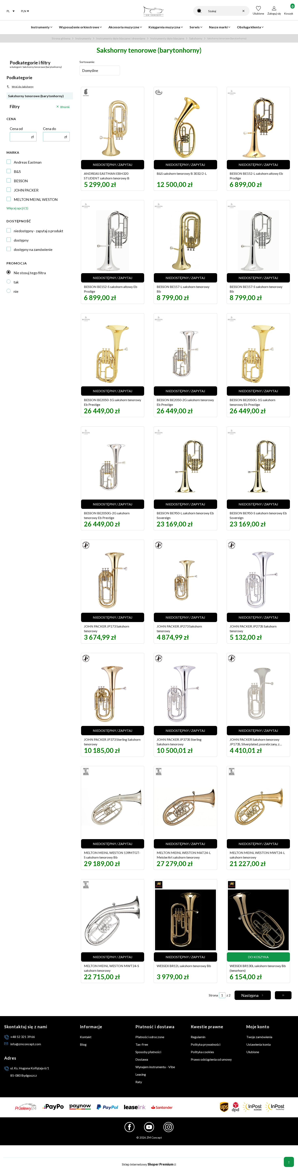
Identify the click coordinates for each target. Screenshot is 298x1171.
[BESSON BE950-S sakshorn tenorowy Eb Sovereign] (258, 467)
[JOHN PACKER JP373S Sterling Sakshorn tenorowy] (185, 693)
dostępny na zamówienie (33, 249)
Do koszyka (258, 957)
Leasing (140, 1074)
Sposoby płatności (148, 1052)
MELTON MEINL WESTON (36, 199)
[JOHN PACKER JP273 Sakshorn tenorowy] (185, 580)
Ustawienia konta (258, 1044)
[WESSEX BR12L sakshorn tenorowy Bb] (185, 920)
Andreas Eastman (28, 162)
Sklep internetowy (147, 1164)
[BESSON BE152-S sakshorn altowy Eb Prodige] (112, 240)
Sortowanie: (87, 62)
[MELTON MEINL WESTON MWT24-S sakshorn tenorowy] (112, 920)
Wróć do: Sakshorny (22, 86)
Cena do (49, 128)
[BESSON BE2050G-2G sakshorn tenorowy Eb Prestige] (112, 467)
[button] (199, 11)
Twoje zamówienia (259, 1037)
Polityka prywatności (205, 1044)
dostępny (21, 240)
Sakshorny (195, 38)
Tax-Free (141, 1044)
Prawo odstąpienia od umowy (211, 1059)
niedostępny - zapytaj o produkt (38, 231)
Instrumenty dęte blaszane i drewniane (120, 38)
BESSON (21, 181)
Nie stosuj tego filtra (30, 273)
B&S (17, 171)
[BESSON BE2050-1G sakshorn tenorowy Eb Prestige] (112, 354)
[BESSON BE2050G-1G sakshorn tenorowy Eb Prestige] (258, 354)
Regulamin (198, 1037)
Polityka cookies (202, 1052)
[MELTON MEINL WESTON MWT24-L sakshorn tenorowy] (258, 806)
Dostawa (141, 1059)
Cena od (16, 128)
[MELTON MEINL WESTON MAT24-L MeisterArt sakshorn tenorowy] (185, 806)
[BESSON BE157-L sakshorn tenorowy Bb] (185, 240)
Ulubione (252, 1052)
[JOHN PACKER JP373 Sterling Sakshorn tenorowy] (112, 693)
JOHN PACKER (26, 190)
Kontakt (85, 1037)
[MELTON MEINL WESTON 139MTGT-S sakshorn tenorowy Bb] (112, 806)
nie (16, 291)
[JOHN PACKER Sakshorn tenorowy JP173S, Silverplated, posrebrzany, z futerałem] (258, 693)
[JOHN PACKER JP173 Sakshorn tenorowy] (112, 580)
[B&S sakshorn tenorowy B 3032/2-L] (185, 127)
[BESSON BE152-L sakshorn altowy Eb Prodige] (258, 127)
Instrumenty (83, 38)
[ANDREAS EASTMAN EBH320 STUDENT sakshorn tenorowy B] (112, 127)
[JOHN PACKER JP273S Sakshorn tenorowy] (258, 580)
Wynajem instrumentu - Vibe (155, 1067)
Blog (83, 1044)
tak (16, 282)
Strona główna (61, 38)
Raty (138, 1082)
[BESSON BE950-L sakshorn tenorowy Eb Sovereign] (185, 467)
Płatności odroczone (149, 1037)
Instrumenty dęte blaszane (167, 38)
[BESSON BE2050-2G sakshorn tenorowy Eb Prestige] (185, 354)
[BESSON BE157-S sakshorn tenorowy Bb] (258, 240)
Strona (213, 995)
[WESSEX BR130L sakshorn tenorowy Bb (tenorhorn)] (258, 920)
